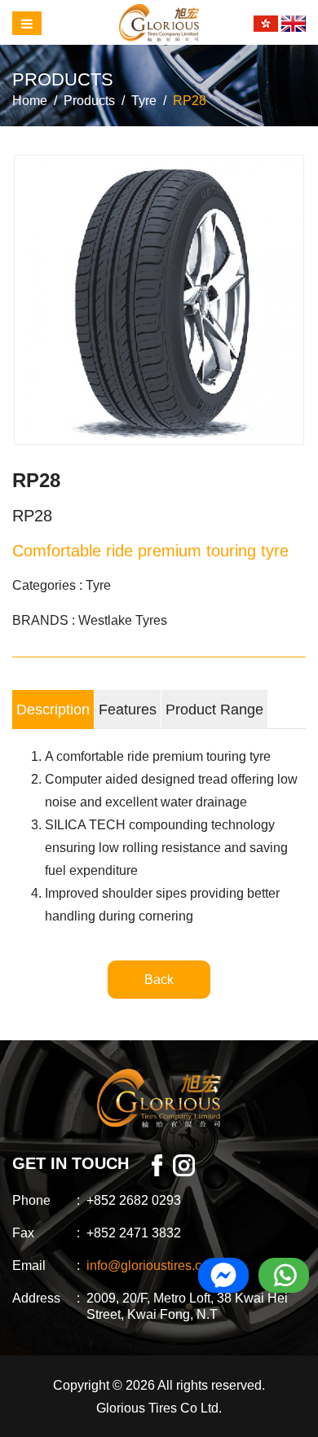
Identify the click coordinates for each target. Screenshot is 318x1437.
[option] (159, 300)
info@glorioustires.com (152, 1265)
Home (29, 101)
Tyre (144, 101)
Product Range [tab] (214, 709)
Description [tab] (53, 709)
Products (89, 101)
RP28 (189, 101)
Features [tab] (128, 709)
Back (159, 980)
